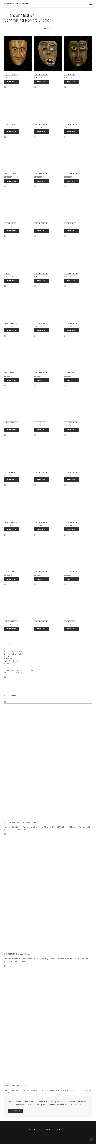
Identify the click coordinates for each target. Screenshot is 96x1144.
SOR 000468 (38, 575)
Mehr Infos (11, 81)
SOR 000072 (68, 127)
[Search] (84, 4)
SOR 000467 (8, 575)
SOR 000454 (68, 326)
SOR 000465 (38, 525)
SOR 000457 (68, 376)
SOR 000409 (8, 276)
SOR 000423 (38, 276)
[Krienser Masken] (16, 3)
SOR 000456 (38, 376)
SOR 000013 (8, 77)
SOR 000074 (38, 177)
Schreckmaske (70, 74)
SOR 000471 (38, 625)
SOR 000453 (38, 326)
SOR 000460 (68, 426)
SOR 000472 (68, 625)
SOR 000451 (68, 276)
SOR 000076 (8, 227)
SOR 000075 (68, 177)
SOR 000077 (38, 227)
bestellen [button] (16, 1110)
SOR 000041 (38, 127)
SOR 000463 (68, 475)
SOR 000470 (8, 625)
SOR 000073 (8, 177)
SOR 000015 (68, 77)
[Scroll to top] (91, 1139)
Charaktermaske (11, 74)
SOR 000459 (38, 426)
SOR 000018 (8, 127)
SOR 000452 (8, 326)
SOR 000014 (38, 77)
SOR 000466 (68, 525)
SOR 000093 (68, 227)
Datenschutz (33, 1130)
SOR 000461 (8, 475)
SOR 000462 (38, 475)
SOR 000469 (68, 575)
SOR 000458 (8, 426)
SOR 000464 (8, 525)
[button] (90, 3)
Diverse (7, 273)
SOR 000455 (8, 376)
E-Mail (6, 663)
